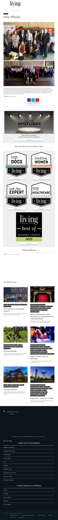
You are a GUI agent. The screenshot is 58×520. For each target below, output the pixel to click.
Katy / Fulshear (7, 497)
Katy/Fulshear (11, 304)
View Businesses (29, 139)
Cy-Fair (5, 304)
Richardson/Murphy (35, 311)
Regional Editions (41, 515)
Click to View (16, 178)
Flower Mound (43, 306)
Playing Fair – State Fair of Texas (42, 398)
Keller (32, 308)
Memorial (17, 10)
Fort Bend (20, 344)
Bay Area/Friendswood (8, 344)
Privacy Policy (21, 517)
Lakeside (36, 308)
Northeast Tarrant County (10, 472)
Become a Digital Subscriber (27, 515)
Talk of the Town (9, 10)
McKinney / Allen (8, 469)
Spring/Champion (23, 304)
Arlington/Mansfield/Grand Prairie (38, 304)
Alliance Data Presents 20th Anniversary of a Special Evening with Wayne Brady (41, 317)
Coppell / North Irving (9, 451)
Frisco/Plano (49, 306)
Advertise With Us (14, 515)
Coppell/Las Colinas (35, 306)
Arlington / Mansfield (9, 447)
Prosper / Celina (8, 476)
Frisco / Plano (7, 458)
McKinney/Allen (42, 308)
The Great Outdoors (10, 389)
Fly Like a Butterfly (10, 351)
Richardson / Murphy (9, 480)
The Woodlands (7, 348)
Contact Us (12, 517)
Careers (50, 515)
